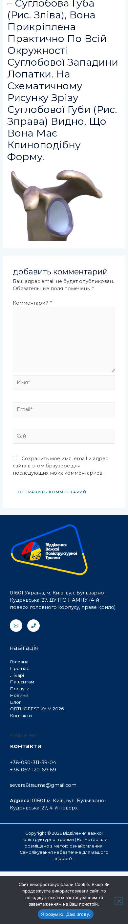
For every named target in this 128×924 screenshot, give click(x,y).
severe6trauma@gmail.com (43, 785)
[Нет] (119, 901)
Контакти (21, 715)
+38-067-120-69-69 (33, 770)
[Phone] (33, 625)
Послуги (20, 688)
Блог (15, 702)
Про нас (19, 668)
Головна (19, 661)
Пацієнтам (22, 681)
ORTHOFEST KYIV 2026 (37, 708)
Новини (19, 695)
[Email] (16, 625)
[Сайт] (64, 438)
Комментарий (32, 303)
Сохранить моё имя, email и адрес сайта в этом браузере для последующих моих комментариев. (60, 466)
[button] (64, 22)
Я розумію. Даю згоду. (65, 914)
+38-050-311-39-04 (33, 762)
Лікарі (17, 675)
